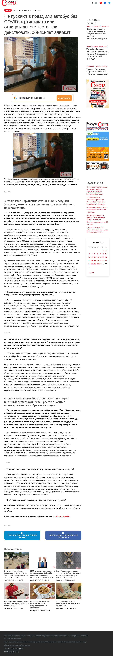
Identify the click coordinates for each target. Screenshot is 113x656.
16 (106, 257)
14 (100, 257)
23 (106, 260)
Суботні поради (101, 66)
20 (98, 260)
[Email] (96, 3)
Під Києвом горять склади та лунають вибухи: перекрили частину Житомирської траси (96, 34)
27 (98, 264)
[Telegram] (109, 3)
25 (92, 264)
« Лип (91, 273)
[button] (92, 3)
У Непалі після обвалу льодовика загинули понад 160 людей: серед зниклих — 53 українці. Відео (16, 574)
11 (92, 257)
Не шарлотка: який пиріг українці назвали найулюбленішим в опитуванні (40, 604)
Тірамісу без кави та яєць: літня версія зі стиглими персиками (96, 71)
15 (103, 257)
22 (103, 260)
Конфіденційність (11, 651)
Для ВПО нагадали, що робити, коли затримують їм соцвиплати (68, 603)
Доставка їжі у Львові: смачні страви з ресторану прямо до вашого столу (16, 603)
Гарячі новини (92, 26)
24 (89, 264)
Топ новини (104, 26)
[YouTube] (101, 3)
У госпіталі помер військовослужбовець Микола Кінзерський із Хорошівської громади (97, 54)
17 (89, 260)
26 (95, 264)
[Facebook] (105, 3)
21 (100, 260)
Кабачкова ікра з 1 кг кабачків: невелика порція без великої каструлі (97, 229)
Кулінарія (90, 66)
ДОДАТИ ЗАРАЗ (64, 98)
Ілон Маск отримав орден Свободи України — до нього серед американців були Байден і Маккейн (68, 574)
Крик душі (103, 46)
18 (92, 260)
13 (98, 257)
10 (89, 257)
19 (95, 260)
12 (95, 257)
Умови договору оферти (14, 648)
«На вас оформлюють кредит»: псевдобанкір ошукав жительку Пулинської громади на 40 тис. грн (97, 219)
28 (100, 264)
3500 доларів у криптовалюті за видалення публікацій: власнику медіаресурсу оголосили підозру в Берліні (42, 574)
